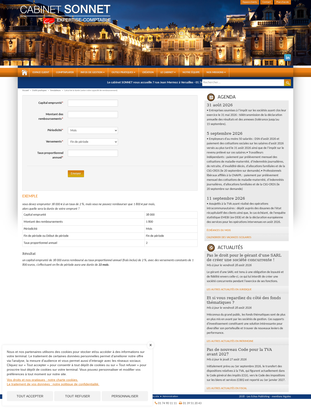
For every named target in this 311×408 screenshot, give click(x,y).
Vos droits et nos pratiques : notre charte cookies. (42, 380)
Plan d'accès (282, 2)
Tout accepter (30, 396)
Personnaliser (125, 396)
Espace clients (250, 2)
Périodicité (55, 130)
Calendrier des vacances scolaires (229, 237)
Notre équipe (191, 72)
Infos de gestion (91, 72)
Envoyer (76, 173)
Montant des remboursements (50, 117)
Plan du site (153, 396)
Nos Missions (215, 72)
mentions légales (281, 396)
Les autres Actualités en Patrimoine (230, 341)
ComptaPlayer (65, 72)
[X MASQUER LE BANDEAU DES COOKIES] (151, 347)
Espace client (41, 72)
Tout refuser (77, 396)
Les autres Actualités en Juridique (229, 289)
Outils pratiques (122, 72)
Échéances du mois (219, 230)
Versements (54, 141)
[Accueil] (74, 14)
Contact (267, 2)
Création (148, 72)
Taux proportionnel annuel (50, 155)
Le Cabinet (167, 72)
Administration (170, 396)
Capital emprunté (50, 103)
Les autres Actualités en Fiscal (227, 388)
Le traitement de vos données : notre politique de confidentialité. (53, 384)
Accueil (24, 72)
